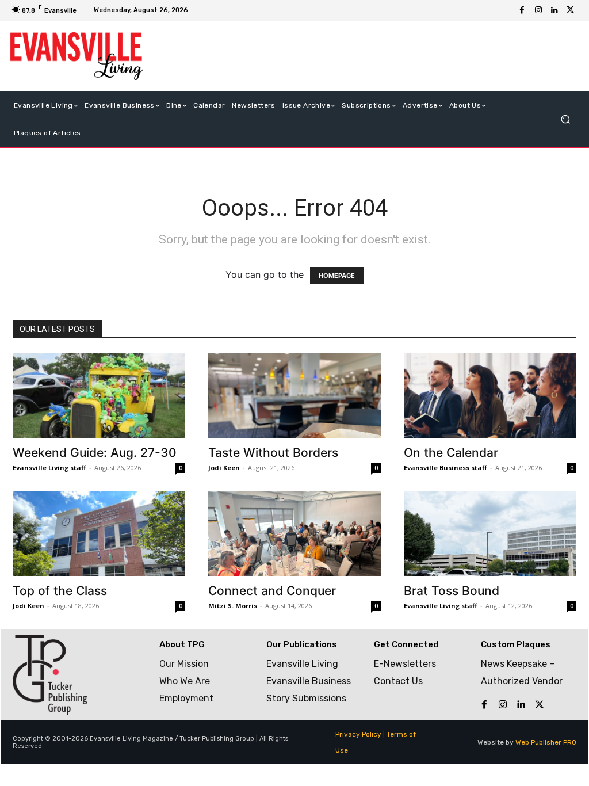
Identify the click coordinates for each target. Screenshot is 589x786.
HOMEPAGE (337, 276)
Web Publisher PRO (545, 742)
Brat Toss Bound (451, 590)
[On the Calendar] (490, 395)
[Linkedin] (554, 10)
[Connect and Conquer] (294, 533)
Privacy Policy (358, 734)
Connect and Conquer (272, 590)
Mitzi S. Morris (232, 605)
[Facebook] (522, 10)
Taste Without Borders (273, 452)
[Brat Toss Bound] (490, 533)
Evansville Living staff (49, 467)
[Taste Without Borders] (294, 395)
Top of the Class (60, 590)
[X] (571, 10)
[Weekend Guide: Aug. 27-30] (99, 395)
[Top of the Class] (99, 533)
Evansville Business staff (445, 467)
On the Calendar (451, 452)
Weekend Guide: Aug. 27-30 (95, 452)
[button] (565, 118)
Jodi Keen (224, 467)
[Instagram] (538, 10)
